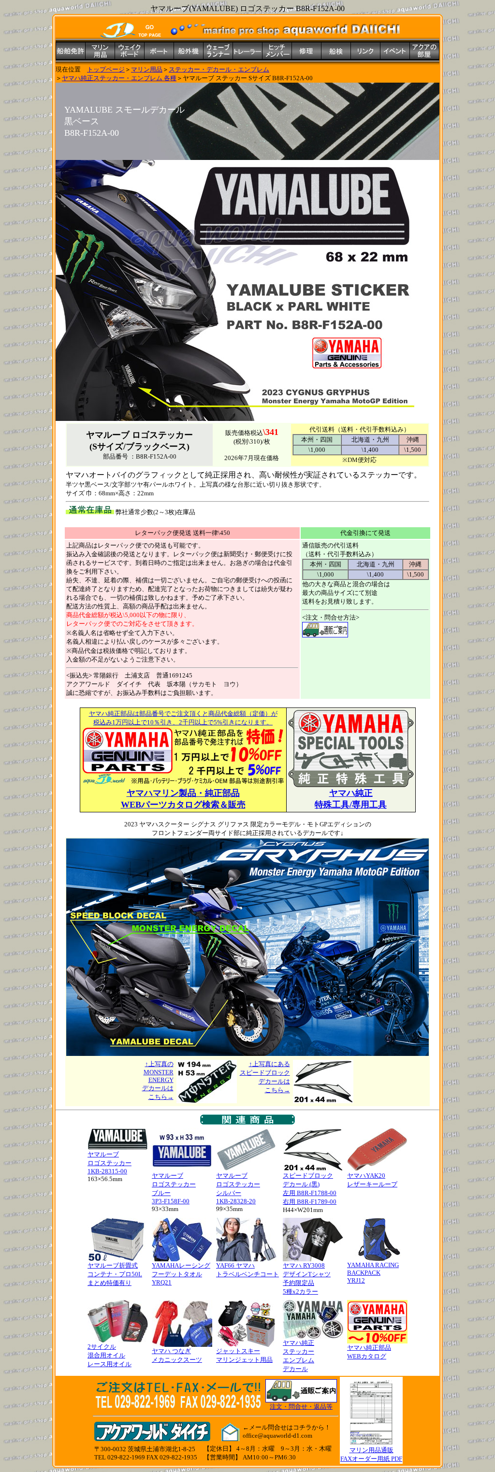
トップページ (106, 69)
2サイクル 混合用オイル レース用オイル (109, 1355)
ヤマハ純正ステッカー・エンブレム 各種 (119, 78)
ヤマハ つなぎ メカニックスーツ (177, 1355)
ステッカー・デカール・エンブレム (219, 69)
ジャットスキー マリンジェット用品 (244, 1355)
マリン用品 (146, 69)
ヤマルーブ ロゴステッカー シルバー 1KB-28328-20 (238, 1188)
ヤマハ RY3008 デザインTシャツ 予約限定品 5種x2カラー (307, 1278)
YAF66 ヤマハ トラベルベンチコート (247, 1270)
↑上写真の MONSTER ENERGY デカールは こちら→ (158, 1080)
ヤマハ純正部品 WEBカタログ (369, 1352)
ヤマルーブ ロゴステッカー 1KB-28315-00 (109, 1163)
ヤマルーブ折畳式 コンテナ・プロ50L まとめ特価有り (114, 1274)
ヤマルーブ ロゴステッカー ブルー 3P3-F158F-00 (174, 1188)
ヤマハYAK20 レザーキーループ (372, 1180)
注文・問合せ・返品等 (301, 1406)
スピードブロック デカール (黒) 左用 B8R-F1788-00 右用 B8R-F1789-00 (309, 1188)
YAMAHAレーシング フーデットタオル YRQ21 (181, 1274)
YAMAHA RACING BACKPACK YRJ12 (373, 1272)
